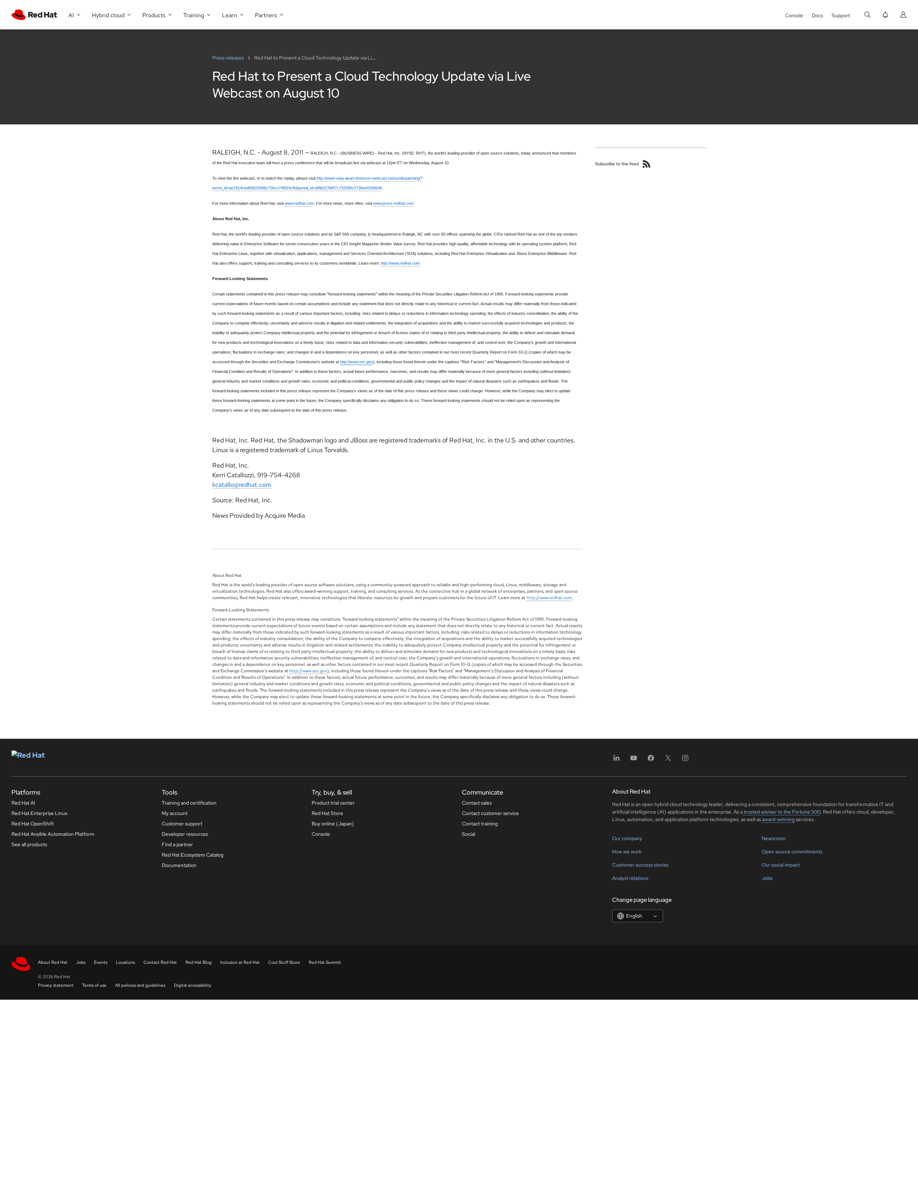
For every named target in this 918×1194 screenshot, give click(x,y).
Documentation (179, 865)
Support (841, 15)
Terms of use (94, 985)
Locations (125, 962)
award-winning (778, 819)
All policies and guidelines (140, 985)
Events (100, 962)
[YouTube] (633, 760)
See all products (29, 844)
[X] (668, 760)
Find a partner (177, 844)
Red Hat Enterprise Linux (39, 813)
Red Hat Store (327, 813)
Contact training (480, 823)
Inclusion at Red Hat (240, 962)
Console (794, 15)
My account (175, 813)
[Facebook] (651, 760)
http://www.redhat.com (400, 263)
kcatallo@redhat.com (241, 484)
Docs (817, 15)
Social (468, 834)
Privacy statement (56, 985)
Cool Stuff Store (284, 962)
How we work (627, 851)
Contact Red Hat (160, 962)
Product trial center (333, 803)
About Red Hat (52, 962)
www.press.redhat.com (393, 203)
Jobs (767, 878)
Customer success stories (640, 865)
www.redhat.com (299, 203)
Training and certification (189, 803)
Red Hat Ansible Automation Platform (52, 834)
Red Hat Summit (325, 962)
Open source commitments (792, 851)
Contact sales (477, 803)
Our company (627, 838)
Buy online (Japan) (333, 823)
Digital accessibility (192, 985)
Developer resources (185, 834)
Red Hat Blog (198, 962)
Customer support (182, 823)
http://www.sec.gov (308, 671)
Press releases (228, 58)
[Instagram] (685, 760)
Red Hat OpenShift (32, 823)
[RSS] (646, 164)
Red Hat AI (23, 803)
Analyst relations (630, 878)
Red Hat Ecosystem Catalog (192, 855)
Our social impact (781, 865)
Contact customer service (490, 813)
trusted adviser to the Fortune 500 (782, 812)
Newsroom (774, 838)
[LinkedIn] (616, 760)
